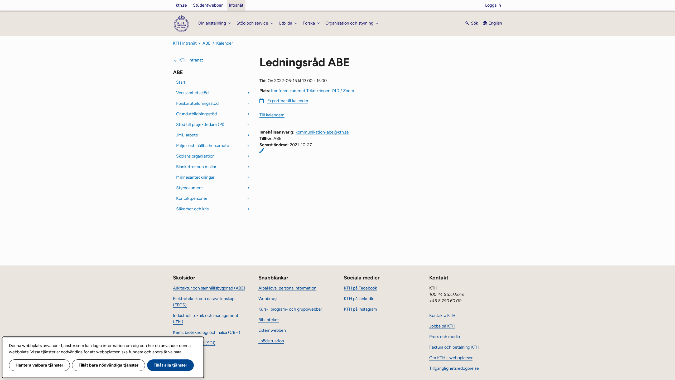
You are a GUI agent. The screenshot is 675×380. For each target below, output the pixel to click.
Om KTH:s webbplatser (450, 357)
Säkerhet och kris (192, 208)
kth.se (181, 5)
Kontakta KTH (442, 315)
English (495, 23)
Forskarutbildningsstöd (197, 103)
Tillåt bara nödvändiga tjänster (108, 365)
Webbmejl (267, 298)
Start (180, 82)
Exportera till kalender (287, 100)
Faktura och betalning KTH (454, 347)
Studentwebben (208, 5)
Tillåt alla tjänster (170, 365)
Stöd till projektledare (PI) (200, 124)
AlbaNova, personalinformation (287, 288)
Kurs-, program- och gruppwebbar (290, 309)
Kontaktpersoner (191, 198)
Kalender (224, 43)
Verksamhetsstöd (192, 92)
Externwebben (272, 330)
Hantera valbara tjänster (39, 365)
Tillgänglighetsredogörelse (454, 368)
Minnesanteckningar (195, 177)
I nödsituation (271, 340)
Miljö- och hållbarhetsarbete (202, 145)
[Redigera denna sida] (261, 150)
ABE (206, 43)
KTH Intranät (185, 43)
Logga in (493, 5)
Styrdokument (189, 187)
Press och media (444, 336)
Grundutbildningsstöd (196, 113)
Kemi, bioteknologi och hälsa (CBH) (206, 332)
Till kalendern (272, 114)
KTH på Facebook (360, 288)
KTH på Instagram (360, 309)
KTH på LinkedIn (359, 298)
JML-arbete (187, 134)
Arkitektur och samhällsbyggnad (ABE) (209, 288)
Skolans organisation (195, 156)
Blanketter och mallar (196, 166)
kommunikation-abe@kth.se (322, 132)
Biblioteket (268, 319)
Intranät (236, 5)
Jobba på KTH (442, 326)
